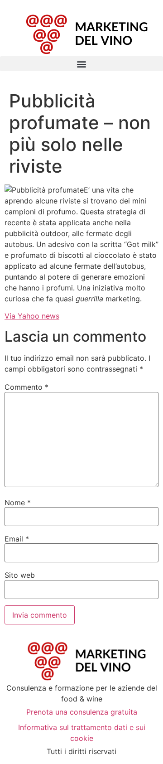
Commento (26, 387)
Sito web (20, 575)
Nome (18, 502)
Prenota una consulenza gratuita (81, 711)
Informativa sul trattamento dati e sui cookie (81, 733)
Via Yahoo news (32, 315)
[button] (81, 63)
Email (17, 538)
